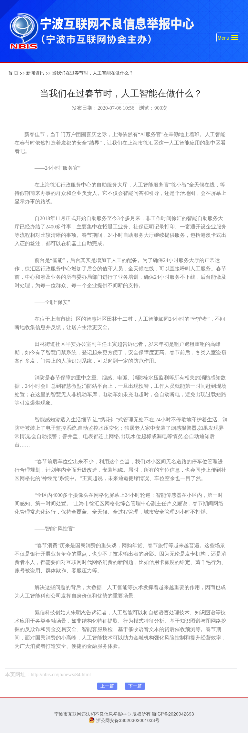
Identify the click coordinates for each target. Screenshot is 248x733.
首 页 (13, 72)
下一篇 (135, 686)
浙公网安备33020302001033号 (127, 720)
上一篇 (107, 686)
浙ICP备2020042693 (173, 713)
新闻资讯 (35, 72)
